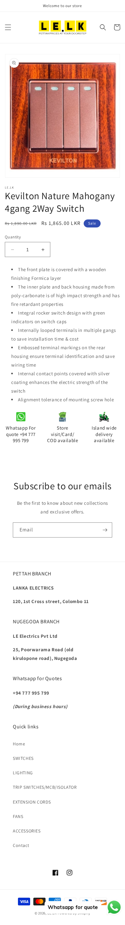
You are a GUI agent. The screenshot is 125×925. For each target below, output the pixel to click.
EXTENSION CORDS (32, 802)
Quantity (13, 237)
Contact (21, 845)
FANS (18, 816)
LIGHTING (23, 773)
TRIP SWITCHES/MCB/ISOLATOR (45, 787)
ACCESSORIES (27, 831)
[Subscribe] (105, 530)
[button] (8, 27)
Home (19, 744)
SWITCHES (23, 758)
